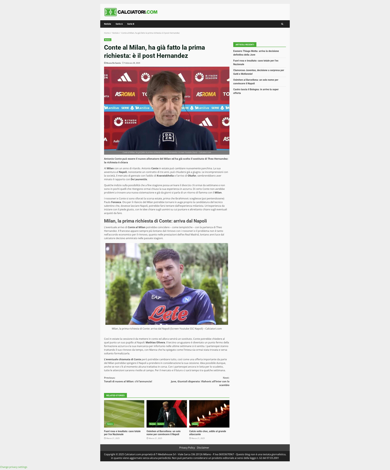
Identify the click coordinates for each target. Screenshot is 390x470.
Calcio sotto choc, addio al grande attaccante (209, 414)
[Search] (282, 24)
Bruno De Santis (113, 63)
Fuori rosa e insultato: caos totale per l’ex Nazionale (124, 414)
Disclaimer (203, 447)
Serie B (130, 24)
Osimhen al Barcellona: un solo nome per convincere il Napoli (167, 414)
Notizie (107, 24)
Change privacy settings (13, 467)
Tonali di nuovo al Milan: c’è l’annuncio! (128, 379)
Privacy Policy (187, 447)
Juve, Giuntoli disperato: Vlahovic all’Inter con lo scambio (200, 381)
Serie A (119, 24)
